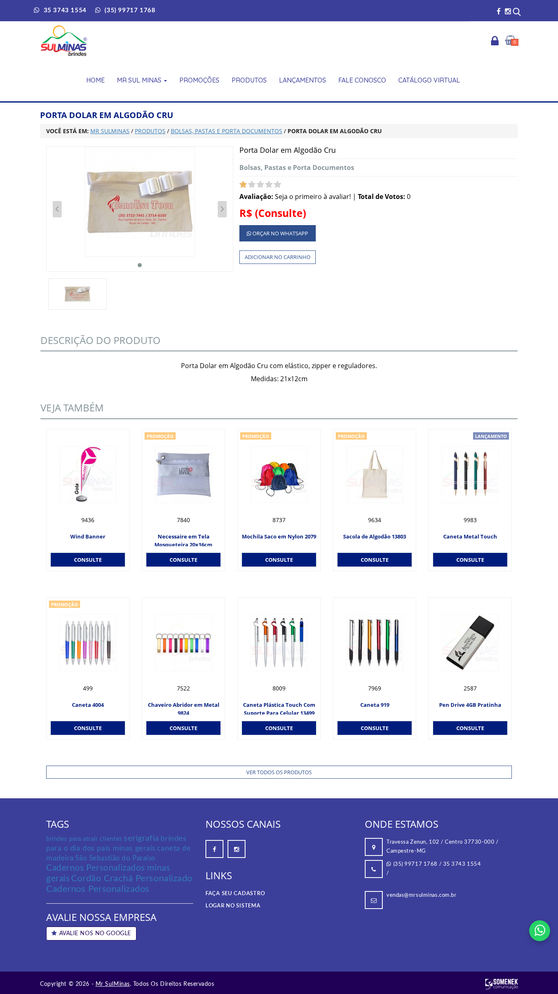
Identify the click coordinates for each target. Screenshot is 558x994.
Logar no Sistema (233, 906)
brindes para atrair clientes (84, 839)
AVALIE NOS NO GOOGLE (95, 933)
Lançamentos (302, 80)
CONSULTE (88, 559)
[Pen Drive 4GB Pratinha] (470, 642)
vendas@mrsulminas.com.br (421, 895)
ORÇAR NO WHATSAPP (279, 233)
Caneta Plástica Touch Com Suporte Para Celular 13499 (279, 708)
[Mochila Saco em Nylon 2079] (279, 474)
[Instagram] (508, 11)
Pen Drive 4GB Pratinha (470, 704)
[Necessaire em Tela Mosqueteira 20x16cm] (183, 474)
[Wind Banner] (88, 474)
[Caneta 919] (374, 642)
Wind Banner (87, 536)
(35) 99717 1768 (415, 864)
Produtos (249, 80)
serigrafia (141, 838)
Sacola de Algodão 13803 (374, 536)
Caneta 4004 (88, 704)
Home (95, 80)
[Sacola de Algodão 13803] (374, 474)
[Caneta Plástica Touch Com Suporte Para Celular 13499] (279, 642)
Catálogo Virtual (429, 80)
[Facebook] (499, 11)
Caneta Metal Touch (470, 536)
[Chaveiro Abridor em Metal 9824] (183, 642)
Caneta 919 (374, 704)
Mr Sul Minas (140, 80)
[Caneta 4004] (88, 642)
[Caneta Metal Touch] (470, 474)
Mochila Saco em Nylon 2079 (279, 536)
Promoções (199, 80)
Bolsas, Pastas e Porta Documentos (296, 167)
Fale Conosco (362, 80)
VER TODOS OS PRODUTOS (279, 772)
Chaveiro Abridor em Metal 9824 (183, 708)
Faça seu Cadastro (235, 893)
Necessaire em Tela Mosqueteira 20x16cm (183, 539)
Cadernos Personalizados (98, 889)
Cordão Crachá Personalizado (131, 878)
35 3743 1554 (462, 864)
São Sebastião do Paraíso (115, 858)
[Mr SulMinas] (64, 40)
